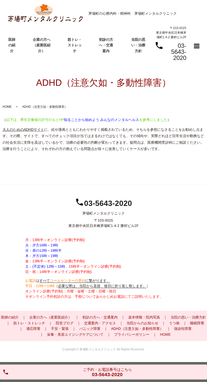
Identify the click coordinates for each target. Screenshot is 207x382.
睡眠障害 (197, 323)
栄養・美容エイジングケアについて (75, 334)
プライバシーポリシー (131, 334)
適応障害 (33, 329)
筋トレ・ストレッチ (75, 45)
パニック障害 (89, 329)
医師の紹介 (11, 45)
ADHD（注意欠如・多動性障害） (137, 329)
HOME (7, 107)
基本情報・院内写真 (144, 317)
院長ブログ (64, 323)
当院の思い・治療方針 (138, 45)
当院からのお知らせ (142, 323)
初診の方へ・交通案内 (106, 45)
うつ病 (174, 323)
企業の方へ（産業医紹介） (41, 45)
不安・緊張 (60, 329)
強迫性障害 (183, 329)
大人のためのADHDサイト (23, 130)
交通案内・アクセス (100, 323)
